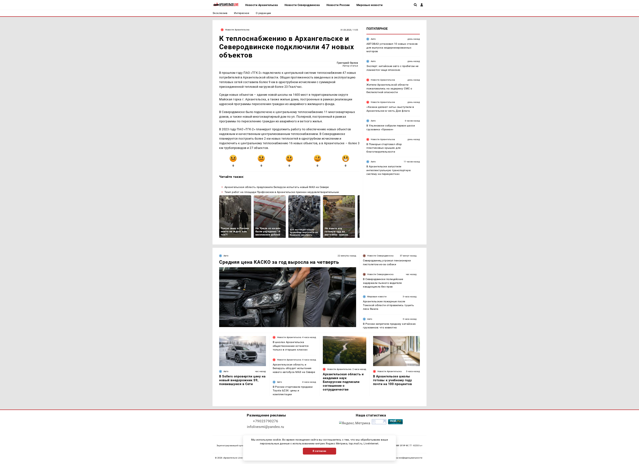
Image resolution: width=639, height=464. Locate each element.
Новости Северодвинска (380, 255)
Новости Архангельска (237, 29)
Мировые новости (377, 296)
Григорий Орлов (347, 62)
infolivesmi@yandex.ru (265, 427)
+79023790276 (265, 421)
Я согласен (319, 451)
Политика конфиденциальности (405, 458)
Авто (373, 39)
